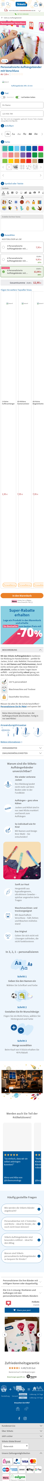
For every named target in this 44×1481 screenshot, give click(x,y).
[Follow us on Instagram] (25, 1418)
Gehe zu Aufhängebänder (13, 18)
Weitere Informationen (11, 741)
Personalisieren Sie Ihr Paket (14, 706)
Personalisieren (9, 585)
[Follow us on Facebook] (19, 1418)
